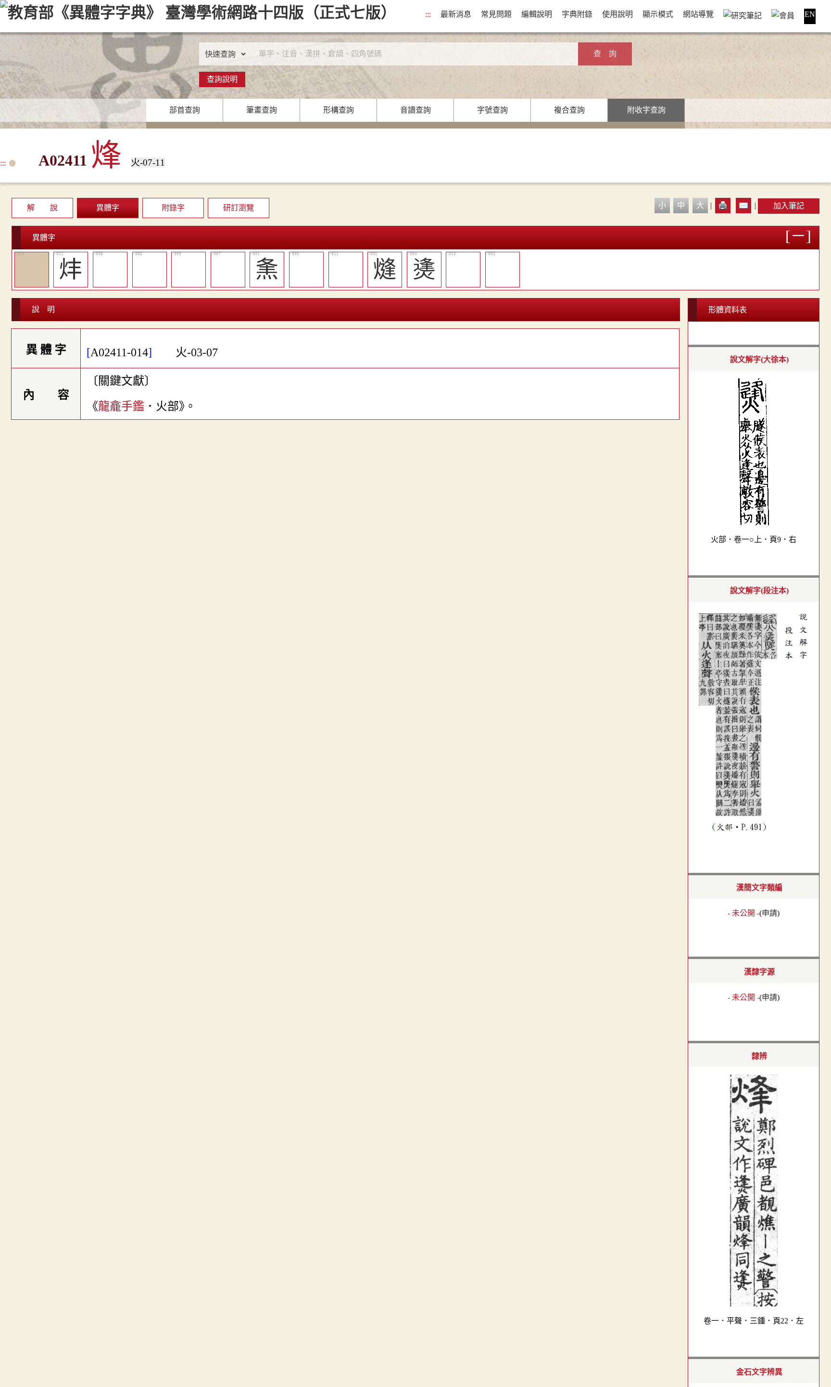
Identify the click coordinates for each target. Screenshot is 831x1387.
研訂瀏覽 (238, 208)
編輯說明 (536, 14)
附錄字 (173, 208)
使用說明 (617, 14)
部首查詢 (184, 110)
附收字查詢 (646, 110)
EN (810, 14)
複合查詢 (569, 110)
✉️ (743, 205)
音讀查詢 (415, 110)
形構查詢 (338, 110)
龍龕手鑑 (121, 406)
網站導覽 (698, 14)
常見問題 (496, 14)
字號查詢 (492, 110)
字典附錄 (577, 14)
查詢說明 (222, 79)
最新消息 (456, 14)
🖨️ (723, 205)
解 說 (42, 208)
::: (428, 14)
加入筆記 (788, 206)
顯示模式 (657, 14)
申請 (769, 913)
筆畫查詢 (261, 110)
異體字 (107, 208)
